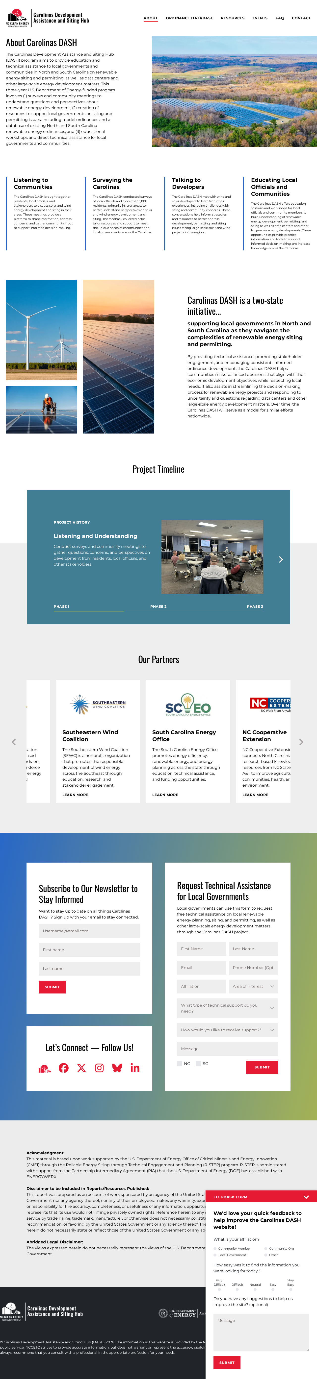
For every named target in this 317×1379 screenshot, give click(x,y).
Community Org (281, 1248)
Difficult (237, 1284)
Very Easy (290, 1282)
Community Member (234, 1248)
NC (187, 1063)
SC (205, 1063)
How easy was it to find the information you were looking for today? (256, 1268)
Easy (272, 1284)
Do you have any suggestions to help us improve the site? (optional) (253, 1301)
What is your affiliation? (236, 1239)
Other (273, 1255)
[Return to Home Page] (48, 18)
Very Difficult (219, 1282)
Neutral (255, 1284)
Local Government (232, 1255)
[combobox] (253, 986)
